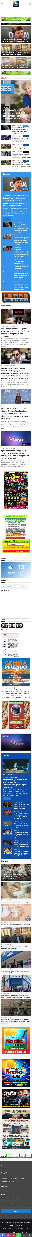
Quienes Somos (11, 1228)
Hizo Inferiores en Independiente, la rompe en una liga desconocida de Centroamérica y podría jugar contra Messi (15, 782)
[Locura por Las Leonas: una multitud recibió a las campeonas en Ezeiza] (7, 804)
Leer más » (7, 219)
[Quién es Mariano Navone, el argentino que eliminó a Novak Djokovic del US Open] (7, 851)
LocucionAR (19, 1225)
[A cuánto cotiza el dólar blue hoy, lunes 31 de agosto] (23, 63)
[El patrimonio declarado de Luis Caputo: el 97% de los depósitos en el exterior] (16, 50)
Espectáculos (13, 1178)
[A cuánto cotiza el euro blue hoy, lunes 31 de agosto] (8, 63)
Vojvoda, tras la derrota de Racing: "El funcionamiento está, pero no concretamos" (21, 844)
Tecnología (5, 736)
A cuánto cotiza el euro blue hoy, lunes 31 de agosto (8, 67)
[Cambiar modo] (30, 5)
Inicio (4, 1228)
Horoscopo (16, 656)
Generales (24, 77)
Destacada (5, 28)
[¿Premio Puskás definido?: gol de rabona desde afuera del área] (7, 823)
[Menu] (2, 5)
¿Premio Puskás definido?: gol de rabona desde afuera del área (21, 825)
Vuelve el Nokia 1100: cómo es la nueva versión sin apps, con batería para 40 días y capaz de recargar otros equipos (21, 228)
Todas (19, 77)
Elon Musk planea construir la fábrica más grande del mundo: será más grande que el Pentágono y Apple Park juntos (21, 240)
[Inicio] (16, 4)
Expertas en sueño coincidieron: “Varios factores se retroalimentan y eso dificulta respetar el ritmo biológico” (21, 265)
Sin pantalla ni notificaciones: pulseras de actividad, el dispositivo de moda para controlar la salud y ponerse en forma (21, 252)
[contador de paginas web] (12, 627)
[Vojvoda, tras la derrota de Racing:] (7, 842)
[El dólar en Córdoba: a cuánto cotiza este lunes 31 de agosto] (16, 872)
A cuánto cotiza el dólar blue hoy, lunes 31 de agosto (23, 67)
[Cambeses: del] (7, 832)
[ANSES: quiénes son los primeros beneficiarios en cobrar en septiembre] (16, 959)
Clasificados (19, 1228)
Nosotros (4, 1186)
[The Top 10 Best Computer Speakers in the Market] (6, 127)
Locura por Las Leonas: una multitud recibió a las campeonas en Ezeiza (21, 806)
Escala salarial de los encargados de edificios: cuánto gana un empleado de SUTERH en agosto (21, 155)
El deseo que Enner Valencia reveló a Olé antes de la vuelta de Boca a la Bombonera (20, 139)
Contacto (4, 1194)
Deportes (26, 136)
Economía (26, 151)
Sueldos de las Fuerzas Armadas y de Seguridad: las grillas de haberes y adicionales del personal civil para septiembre (15, 1021)
